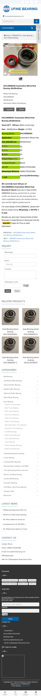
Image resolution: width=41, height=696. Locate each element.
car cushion (22, 580)
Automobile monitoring (9, 584)
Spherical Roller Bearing (12, 393)
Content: (8, 269)
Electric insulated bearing (13, 474)
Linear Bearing (9, 458)
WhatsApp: (9, 252)
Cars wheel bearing (11, 38)
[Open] (38, 34)
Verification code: (11, 282)
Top (36, 694)
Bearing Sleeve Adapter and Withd (16, 466)
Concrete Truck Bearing (13, 428)
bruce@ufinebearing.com (14, 16)
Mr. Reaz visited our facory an (14, 519)
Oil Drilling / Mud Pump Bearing (15, 487)
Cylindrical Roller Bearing (13, 381)
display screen (22, 584)
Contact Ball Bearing (11, 479)
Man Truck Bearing (12, 408)
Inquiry (25, 694)
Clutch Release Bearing (13, 445)
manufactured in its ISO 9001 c (14, 524)
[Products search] (36, 21)
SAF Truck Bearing (11, 418)
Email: (7, 260)
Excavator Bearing (10, 483)
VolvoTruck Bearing (12, 415)
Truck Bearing (10, 442)
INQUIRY (9, 109)
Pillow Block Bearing (11, 397)
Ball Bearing (8, 376)
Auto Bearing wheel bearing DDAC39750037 (31, 360)
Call (15, 694)
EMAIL (21, 109)
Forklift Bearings (11, 432)
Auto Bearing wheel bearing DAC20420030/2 (10, 331)
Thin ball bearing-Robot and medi (16, 470)
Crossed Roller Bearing (12, 462)
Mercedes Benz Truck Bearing (16, 425)
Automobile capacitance (9, 580)
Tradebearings (25, 686)
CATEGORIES (8, 28)
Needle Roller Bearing (12, 389)
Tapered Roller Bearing (12, 385)
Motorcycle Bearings (12, 449)
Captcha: (5, 607)
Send (8, 291)
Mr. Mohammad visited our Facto (15, 529)
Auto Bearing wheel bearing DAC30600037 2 (10, 360)
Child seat (32, 584)
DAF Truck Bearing (12, 411)
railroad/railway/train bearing (14, 453)
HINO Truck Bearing (12, 421)
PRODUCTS (17, 35)
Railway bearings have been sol (14, 510)
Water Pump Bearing (12, 435)
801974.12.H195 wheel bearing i (15, 515)
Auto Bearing (28, 35)
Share (5, 694)
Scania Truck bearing (12, 404)
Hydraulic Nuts (9, 491)
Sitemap (18, 686)
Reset (17, 291)
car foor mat (32, 580)
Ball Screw (7, 495)
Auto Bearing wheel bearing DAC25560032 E (31, 331)
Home (8, 35)
